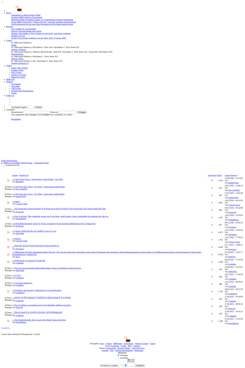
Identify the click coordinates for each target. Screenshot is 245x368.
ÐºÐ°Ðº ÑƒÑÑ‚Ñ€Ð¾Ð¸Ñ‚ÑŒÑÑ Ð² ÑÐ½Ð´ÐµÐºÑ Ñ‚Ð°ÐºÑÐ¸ (42, 298)
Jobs (112, 350)
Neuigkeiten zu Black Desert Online (25, 15)
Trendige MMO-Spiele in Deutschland (26, 17)
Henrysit (19, 307)
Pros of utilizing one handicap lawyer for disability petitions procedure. (42, 305)
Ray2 (18, 257)
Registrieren (16, 119)
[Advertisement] (122, 140)
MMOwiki (10, 79)
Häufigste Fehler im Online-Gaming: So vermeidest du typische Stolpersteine (42, 20)
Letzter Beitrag (231, 175)
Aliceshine (20, 233)
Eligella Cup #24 (18, 36)
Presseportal (111, 348)
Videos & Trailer (141, 343)
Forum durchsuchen (9, 161)
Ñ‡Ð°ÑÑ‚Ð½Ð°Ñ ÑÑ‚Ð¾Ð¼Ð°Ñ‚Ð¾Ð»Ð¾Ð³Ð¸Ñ (36, 246)
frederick (231, 257)
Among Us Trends (18, 75)
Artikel (109, 343)
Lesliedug (20, 263)
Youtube (136, 346)
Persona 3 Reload (18, 49)
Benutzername (17, 112)
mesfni (17, 201)
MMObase (117, 343)
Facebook (115, 346)
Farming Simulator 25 (20, 63)
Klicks (219, 175)
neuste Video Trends (19, 68)
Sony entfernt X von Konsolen (23, 29)
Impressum (138, 350)
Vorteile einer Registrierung (22, 91)
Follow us (10, 95)
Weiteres (9, 82)
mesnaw (17, 238)
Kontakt (105, 350)
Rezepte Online (124, 348)
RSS (130, 346)
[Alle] (131, 360)
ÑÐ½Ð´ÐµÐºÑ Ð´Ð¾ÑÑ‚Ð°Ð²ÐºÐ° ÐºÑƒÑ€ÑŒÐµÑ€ (38, 312)
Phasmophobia (17, 54)
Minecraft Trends (18, 77)
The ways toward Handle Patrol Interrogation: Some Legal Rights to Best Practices (47, 268)
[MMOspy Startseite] (14, 10)
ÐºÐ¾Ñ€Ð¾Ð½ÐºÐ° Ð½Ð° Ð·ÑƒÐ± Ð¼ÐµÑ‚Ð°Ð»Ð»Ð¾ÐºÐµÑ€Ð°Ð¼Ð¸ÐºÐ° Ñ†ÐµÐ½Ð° (55, 224)
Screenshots (16, 84)
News (8, 13)
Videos (9, 66)
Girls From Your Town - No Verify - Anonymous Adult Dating (39, 187)
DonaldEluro (21, 219)
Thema (15, 175)
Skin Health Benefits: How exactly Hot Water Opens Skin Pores (40, 320)
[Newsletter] (131, 362)
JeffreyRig (20, 270)
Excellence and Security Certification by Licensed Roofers (37, 290)
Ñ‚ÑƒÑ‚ (17, 275)
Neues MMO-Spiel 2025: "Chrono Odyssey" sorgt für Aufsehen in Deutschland (43, 22)
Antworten (212, 175)
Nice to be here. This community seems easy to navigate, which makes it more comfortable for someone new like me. (61, 216)
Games (9, 40)
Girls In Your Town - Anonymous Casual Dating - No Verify (38, 179)
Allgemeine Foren (41, 163)
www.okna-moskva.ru (23, 283)
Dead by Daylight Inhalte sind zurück (26, 31)
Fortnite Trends (17, 70)
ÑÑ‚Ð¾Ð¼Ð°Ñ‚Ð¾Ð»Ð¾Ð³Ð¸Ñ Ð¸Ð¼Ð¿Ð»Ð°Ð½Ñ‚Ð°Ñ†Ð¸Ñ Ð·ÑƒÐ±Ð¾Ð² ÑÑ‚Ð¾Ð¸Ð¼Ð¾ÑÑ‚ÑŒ (60, 209)
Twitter (123, 346)
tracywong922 (21, 189)
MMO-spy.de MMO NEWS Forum (18, 163)
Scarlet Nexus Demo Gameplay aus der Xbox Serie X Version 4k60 (38, 38)
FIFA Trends (16, 72)
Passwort (54, 112)
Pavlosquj (20, 212)
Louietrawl (20, 293)
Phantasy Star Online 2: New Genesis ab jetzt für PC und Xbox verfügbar (41, 33)
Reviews (9, 27)
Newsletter (15, 86)
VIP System (16, 89)
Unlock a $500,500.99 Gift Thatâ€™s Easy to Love (35, 231)
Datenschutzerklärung (124, 350)
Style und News (138, 348)
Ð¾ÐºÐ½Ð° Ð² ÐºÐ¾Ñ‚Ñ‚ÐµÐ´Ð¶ (29, 261)
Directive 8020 (17, 59)
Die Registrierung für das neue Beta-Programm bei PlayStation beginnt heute (42, 24)
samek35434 (233, 183)
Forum (14, 93)
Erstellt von (23, 175)
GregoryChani (21, 204)
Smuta (13, 45)
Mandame (20, 182)
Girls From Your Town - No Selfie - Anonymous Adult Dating (39, 194)
